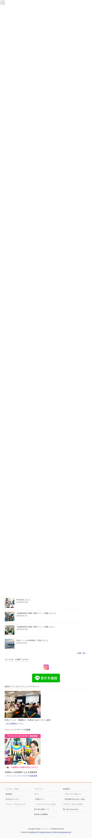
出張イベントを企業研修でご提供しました (32, 640)
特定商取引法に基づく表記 (75, 799)
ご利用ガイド (39, 799)
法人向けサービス (12, 799)
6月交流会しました (23, 600)
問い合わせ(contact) (70, 809)
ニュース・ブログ (12, 789)
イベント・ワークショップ (16, 804)
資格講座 (9, 794)
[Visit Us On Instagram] (46, 667)
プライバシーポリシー (73, 794)
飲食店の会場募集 (41, 814)
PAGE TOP (87, 811)
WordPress (32, 832)
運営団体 (66, 789)
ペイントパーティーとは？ (46, 804)
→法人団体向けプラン (14, 724)
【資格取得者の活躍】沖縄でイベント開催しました (35, 627)
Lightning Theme (45, 832)
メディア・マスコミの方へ (73, 804)
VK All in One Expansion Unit (61, 832)
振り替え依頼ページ (41, 809)
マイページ (38, 789)
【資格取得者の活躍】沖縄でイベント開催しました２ (36, 613)
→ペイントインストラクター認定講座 (21, 776)
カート (36, 794)
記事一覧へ (82, 653)
